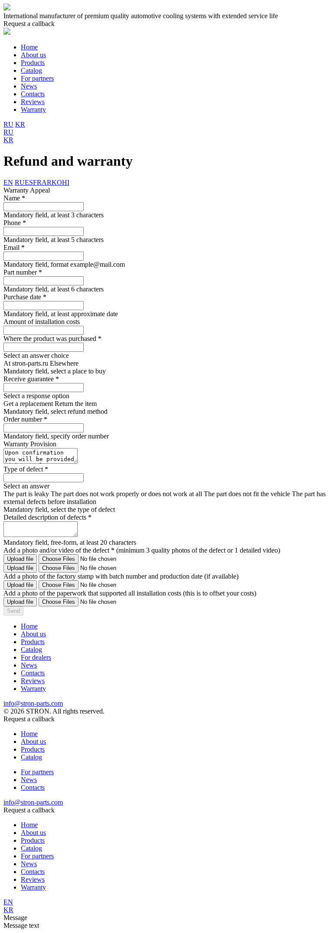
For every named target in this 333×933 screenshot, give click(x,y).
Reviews (33, 101)
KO (57, 182)
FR (37, 182)
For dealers (36, 657)
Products (33, 62)
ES (29, 182)
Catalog (31, 70)
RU (8, 124)
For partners (37, 78)
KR (20, 124)
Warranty (33, 109)
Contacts (33, 94)
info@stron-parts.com (33, 703)
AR (47, 182)
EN (8, 182)
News (29, 86)
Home (29, 47)
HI (65, 182)
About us (33, 55)
